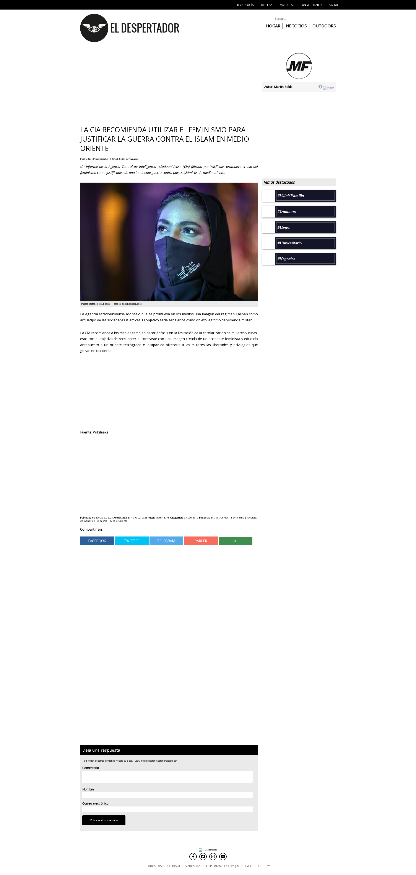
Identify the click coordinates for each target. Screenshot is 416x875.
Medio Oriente (118, 520)
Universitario (312, 5)
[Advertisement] (166, 85)
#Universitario (290, 243)
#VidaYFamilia (291, 195)
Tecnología (245, 5)
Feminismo (237, 517)
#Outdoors (287, 211)
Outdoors (324, 26)
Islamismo (101, 520)
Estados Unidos (219, 517)
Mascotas (287, 5)
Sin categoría (191, 517)
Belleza (266, 5)
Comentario (90, 768)
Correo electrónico (95, 803)
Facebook (97, 540)
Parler (201, 540)
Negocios (296, 26)
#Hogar (284, 227)
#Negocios (286, 259)
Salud (333, 5)
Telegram (166, 540)
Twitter (132, 540)
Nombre (88, 789)
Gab (235, 541)
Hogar (273, 26)
